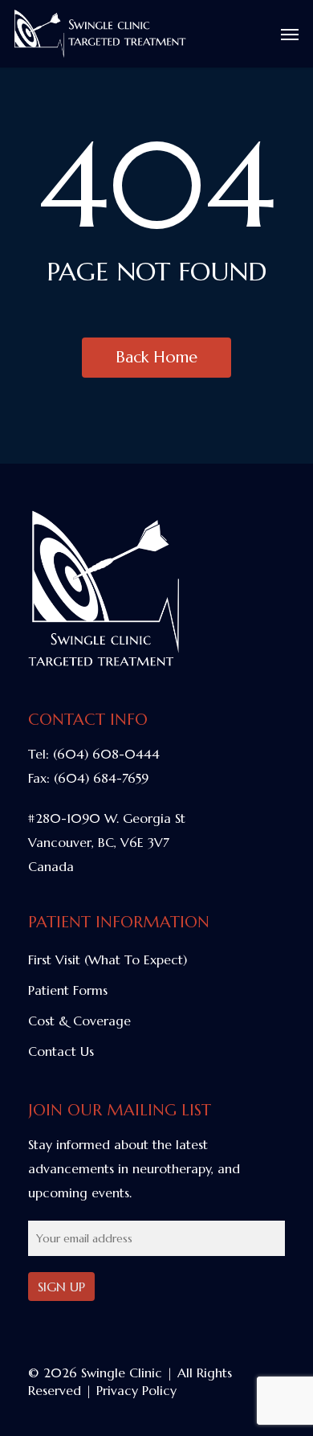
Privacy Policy (136, 1390)
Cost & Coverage (79, 1021)
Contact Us (61, 1051)
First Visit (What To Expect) (107, 959)
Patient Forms (68, 990)
